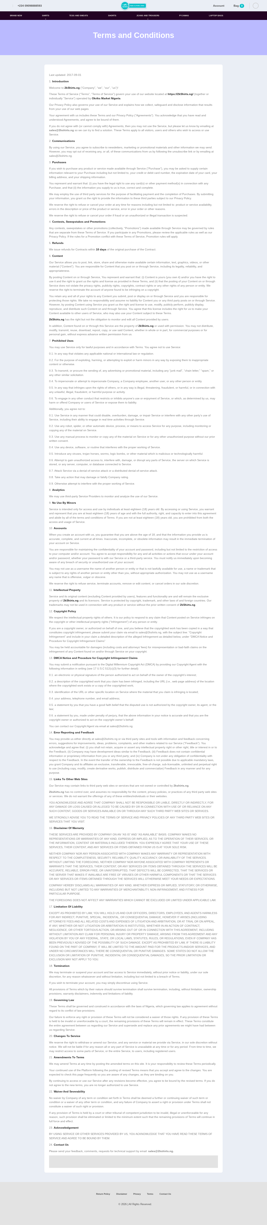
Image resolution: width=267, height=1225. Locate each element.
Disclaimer (121, 1194)
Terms (150, 1194)
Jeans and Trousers (147, 15)
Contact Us (165, 1194)
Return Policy (103, 1194)
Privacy (137, 1194)
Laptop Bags (216, 15)
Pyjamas (184, 15)
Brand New (16, 15)
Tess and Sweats (78, 15)
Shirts (45, 15)
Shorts (112, 15)
